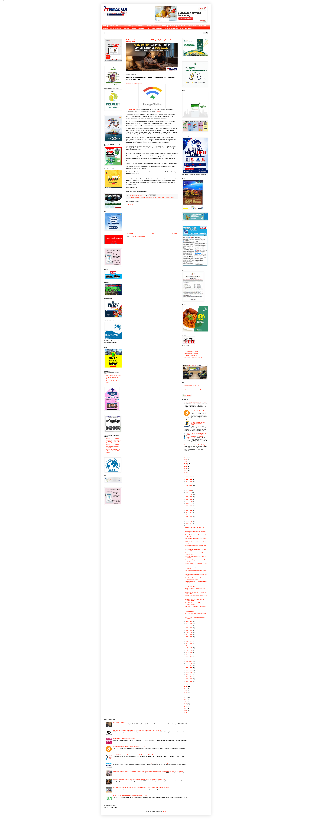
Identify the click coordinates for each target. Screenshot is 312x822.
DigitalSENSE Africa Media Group (192, 389)
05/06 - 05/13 (189, 643)
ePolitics (118, 25)
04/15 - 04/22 (189, 650)
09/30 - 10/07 (189, 503)
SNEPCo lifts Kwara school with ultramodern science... (193, 578)
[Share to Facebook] (154, 195)
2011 (185, 697)
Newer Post (130, 233)
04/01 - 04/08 (189, 654)
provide (172, 197)
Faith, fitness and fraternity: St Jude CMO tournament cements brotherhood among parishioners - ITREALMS (141, 787)
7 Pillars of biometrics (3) (190, 355)
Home (104, 25)
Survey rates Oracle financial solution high (194, 445)
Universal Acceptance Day (155, 28)
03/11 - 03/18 (189, 661)
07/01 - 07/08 (189, 625)
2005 (185, 710)
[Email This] (149, 195)
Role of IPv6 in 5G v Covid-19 (113, 375)
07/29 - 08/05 (189, 523)
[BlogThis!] (151, 195)
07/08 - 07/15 (189, 623)
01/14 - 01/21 (189, 679)
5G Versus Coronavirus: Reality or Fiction (112, 378)
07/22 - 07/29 (189, 525)
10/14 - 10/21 (189, 499)
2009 (185, 701)
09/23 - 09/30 (189, 505)
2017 (185, 684)
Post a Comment (132, 204)
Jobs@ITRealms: (192, 25)
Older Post (174, 233)
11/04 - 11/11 (189, 492)
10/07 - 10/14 (189, 501)
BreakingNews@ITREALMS (134, 83)
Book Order (202, 25)
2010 (185, 699)
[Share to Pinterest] (155, 195)
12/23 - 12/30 (189, 477)
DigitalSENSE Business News (191, 385)
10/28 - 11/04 (189, 494)
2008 (185, 704)
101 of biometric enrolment (191, 353)
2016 (185, 686)
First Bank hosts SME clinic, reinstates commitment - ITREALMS (198, 423)
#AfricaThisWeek (161, 25)
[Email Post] (146, 195)
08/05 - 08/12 (189, 521)
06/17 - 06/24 (189, 630)
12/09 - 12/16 (189, 481)
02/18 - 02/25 (189, 668)
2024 (185, 461)
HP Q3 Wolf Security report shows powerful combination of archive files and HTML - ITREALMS (137, 730)
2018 (185, 475)
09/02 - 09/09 (189, 512)
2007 (185, 706)
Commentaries (151, 25)
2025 (185, 459)
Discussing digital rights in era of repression (124, 738)
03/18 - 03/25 (189, 659)
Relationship (142, 28)
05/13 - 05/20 (189, 641)
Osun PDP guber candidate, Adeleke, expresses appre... (194, 600)
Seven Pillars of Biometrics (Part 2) (193, 357)
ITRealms (157, 111)
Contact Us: (172, 25)
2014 (185, 690)
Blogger (164, 811)
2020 (185, 470)
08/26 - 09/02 (189, 514)
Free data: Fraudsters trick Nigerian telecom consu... (194, 603)
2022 (185, 466)
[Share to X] (152, 195)
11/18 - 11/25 (189, 488)
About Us (111, 25)
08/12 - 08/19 (189, 519)
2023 (185, 464)
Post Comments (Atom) (139, 236)
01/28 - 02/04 (189, 674)
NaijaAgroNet (181, 25)
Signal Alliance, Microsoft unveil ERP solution (195, 402)
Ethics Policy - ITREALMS (187, 28)
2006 (185, 708)
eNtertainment (127, 25)
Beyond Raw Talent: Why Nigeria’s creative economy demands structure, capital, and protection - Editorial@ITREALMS (143, 763)
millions (163, 197)
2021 (185, 468)
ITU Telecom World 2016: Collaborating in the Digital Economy (112, 446)
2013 (185, 692)
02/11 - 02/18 (189, 670)
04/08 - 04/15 (189, 652)
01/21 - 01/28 (189, 676)
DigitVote (126, 28)
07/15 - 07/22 (189, 621)
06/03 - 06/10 (189, 634)
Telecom (133, 28)
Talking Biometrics (139, 25)
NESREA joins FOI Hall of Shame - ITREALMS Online (194, 585)
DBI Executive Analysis (171, 28)
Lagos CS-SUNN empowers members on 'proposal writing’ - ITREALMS (131, 795)
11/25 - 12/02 (189, 485)
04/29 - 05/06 (189, 645)
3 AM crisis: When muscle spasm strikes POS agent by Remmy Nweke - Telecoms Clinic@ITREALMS (139, 779)
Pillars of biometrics (189, 359)
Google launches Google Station (148, 197)
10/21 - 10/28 (189, 496)
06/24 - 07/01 (189, 628)
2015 (185, 688)
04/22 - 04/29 (189, 648)
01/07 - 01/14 (189, 681)
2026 (185, 457)
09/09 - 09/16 (189, 510)
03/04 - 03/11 (189, 663)
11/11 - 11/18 (189, 490)
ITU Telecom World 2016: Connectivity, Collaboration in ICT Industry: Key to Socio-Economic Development (113, 440)
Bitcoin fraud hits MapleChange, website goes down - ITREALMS (199, 411)
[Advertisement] (152, 219)
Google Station (132, 109)
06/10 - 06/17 (189, 632)
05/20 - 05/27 (189, 639)
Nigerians (168, 197)
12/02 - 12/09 (189, 483)
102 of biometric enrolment (191, 351)
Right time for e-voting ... (119, 722)
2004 (185, 712)
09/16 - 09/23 (189, 508)
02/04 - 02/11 (189, 672)
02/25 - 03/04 (189, 665)
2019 (185, 472)
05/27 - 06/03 (189, 636)
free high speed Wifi (135, 197)
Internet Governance (115, 28)
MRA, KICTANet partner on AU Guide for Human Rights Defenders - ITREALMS (198, 435)
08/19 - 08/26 (189, 516)
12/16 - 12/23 (189, 479)
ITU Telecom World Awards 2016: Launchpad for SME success (113, 451)
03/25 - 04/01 (189, 656)
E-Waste (105, 28)
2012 (185, 695)
